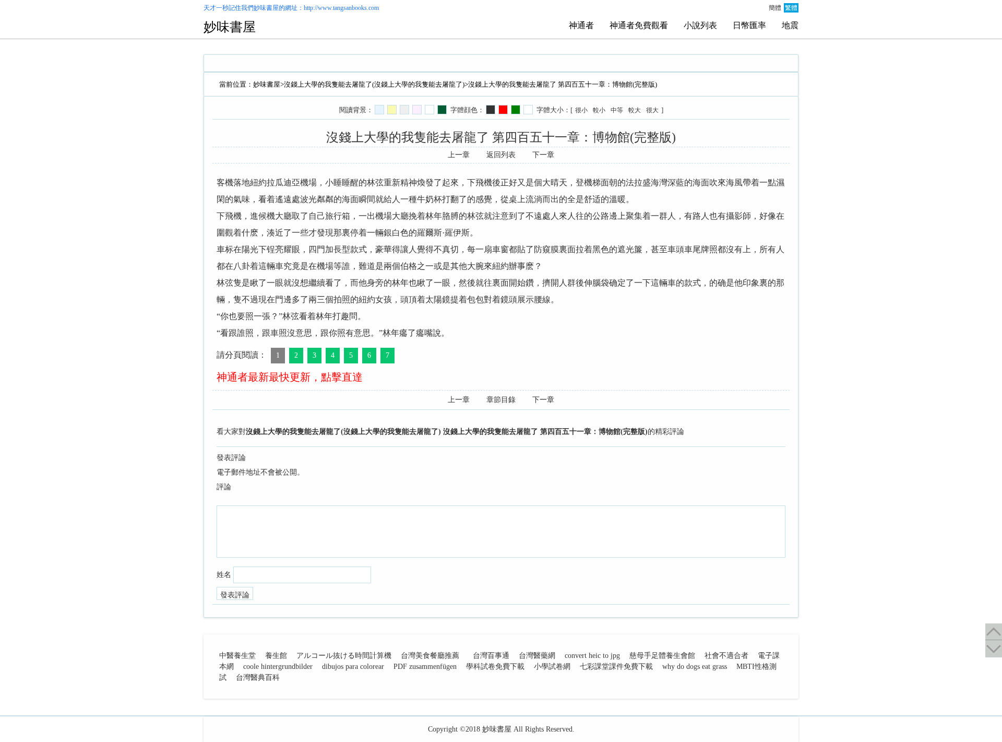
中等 (617, 110)
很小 (581, 110)
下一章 (543, 155)
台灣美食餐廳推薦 (430, 655)
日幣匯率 (749, 25)
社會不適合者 (726, 655)
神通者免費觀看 (639, 25)
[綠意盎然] (442, 109)
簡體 (775, 7)
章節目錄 (501, 400)
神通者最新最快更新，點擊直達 (290, 377)
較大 (634, 110)
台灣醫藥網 (537, 655)
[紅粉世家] (417, 109)
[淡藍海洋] (379, 109)
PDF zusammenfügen (425, 666)
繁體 (791, 7)
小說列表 (700, 25)
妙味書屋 (266, 7)
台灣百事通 (491, 655)
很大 (652, 110)
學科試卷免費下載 (495, 666)
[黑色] (490, 109)
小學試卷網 (552, 666)
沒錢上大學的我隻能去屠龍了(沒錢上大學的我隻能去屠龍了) (374, 84)
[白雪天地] (429, 109)
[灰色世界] (404, 109)
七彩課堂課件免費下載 (616, 666)
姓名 (224, 575)
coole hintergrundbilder (278, 666)
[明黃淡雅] (392, 109)
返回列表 (501, 155)
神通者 (581, 25)
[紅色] (503, 109)
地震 (790, 25)
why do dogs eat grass (694, 666)
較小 (599, 110)
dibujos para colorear (353, 666)
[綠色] (515, 109)
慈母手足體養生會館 (662, 655)
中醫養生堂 (237, 655)
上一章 (459, 155)
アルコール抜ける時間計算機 (343, 655)
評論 (224, 487)
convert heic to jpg (592, 655)
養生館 (276, 655)
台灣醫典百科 (258, 677)
